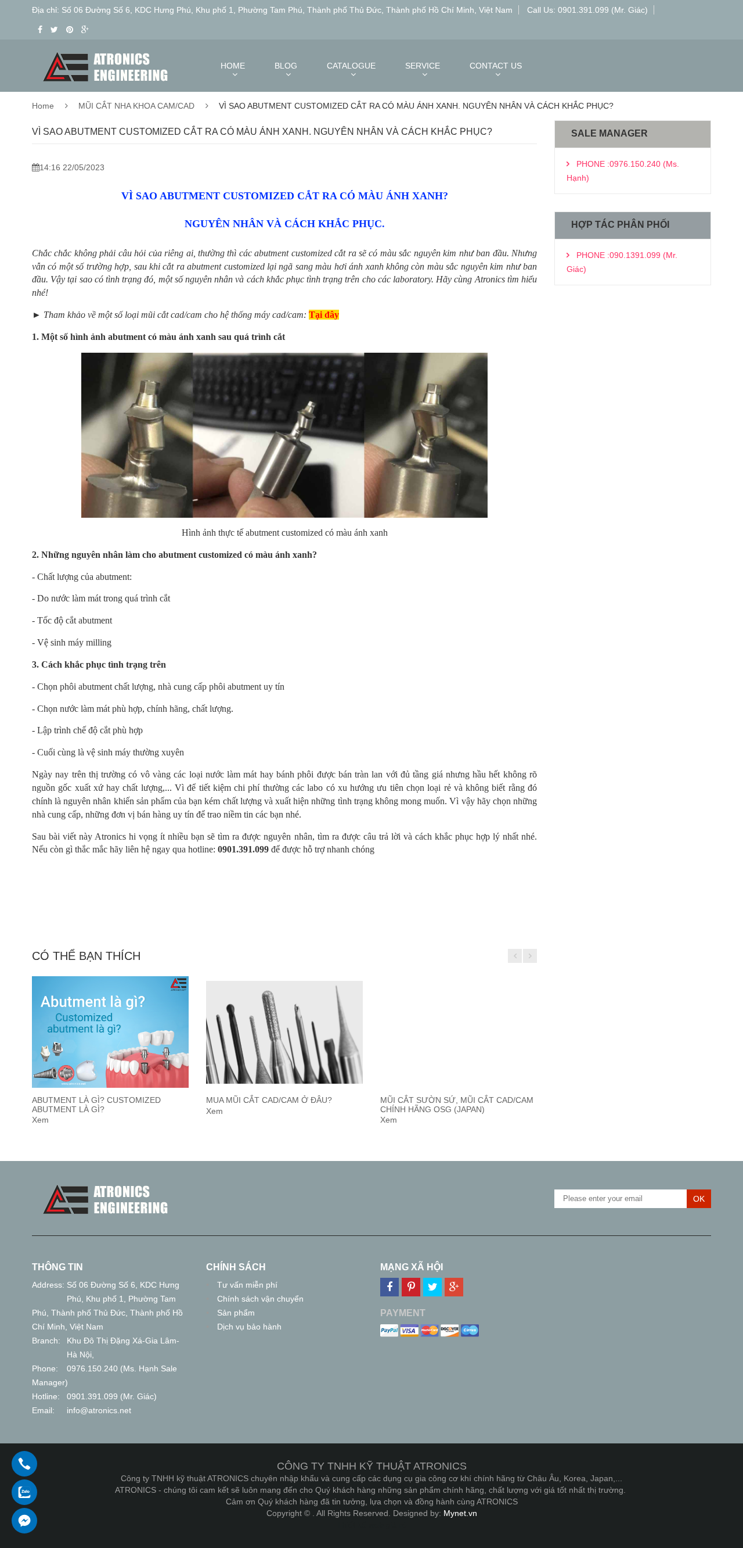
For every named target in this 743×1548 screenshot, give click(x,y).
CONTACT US (496, 65)
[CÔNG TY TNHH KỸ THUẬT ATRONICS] (105, 1186)
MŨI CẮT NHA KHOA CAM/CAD (136, 105)
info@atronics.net (99, 1410)
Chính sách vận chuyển (260, 1298)
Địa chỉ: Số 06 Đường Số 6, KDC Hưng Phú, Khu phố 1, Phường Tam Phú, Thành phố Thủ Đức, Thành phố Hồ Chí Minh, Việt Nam (272, 10)
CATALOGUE (351, 65)
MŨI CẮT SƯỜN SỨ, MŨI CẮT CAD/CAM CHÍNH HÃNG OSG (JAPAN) (456, 1104)
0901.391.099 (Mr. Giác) (112, 1396)
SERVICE (422, 65)
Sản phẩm (236, 1312)
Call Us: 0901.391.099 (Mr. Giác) (587, 10)
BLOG (286, 65)
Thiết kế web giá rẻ (372, 1524)
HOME (233, 65)
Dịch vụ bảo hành (249, 1326)
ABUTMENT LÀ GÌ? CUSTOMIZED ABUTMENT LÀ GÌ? (96, 1104)
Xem (40, 1119)
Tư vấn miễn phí (247, 1284)
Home (43, 105)
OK (699, 1198)
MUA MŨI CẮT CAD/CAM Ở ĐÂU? (269, 1100)
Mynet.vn (460, 1513)
